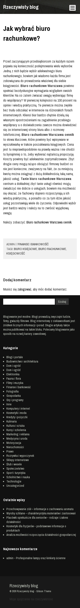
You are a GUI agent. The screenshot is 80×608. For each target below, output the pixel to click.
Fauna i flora (13, 378)
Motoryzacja (13, 443)
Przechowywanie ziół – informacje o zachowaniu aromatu (40, 509)
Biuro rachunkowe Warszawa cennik (48, 222)
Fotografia (12, 391)
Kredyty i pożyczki (17, 417)
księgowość (15, 253)
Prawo (10, 451)
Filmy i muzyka (14, 383)
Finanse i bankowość (33, 244)
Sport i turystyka (15, 473)
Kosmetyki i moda (16, 413)
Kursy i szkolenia (16, 430)
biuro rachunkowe (52, 249)
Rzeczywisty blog (21, 6)
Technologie (13, 481)
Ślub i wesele (14, 464)
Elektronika (12, 374)
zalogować (24, 289)
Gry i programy (14, 400)
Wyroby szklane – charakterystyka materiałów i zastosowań (41, 513)
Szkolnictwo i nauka (18, 477)
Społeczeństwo (15, 468)
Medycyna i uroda (16, 438)
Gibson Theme (43, 591)
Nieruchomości (15, 447)
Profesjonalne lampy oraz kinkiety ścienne (40, 558)
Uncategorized (15, 486)
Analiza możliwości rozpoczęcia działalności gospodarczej (41, 535)
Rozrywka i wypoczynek (20, 456)
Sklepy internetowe (17, 460)
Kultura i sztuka (15, 426)
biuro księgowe (25, 249)
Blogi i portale (14, 357)
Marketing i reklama (17, 434)
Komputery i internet (18, 408)
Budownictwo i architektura (22, 361)
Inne (9, 404)
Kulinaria (11, 421)
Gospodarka (13, 396)
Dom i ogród (13, 366)
